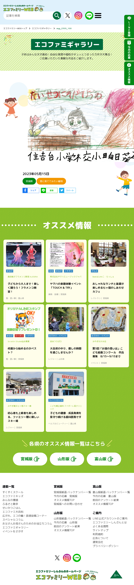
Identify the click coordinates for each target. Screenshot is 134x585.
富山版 (100, 459)
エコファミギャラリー (42, 28)
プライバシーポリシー (106, 546)
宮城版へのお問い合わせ (68, 504)
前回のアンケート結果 (67, 526)
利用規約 (98, 534)
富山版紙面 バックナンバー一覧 (111, 492)
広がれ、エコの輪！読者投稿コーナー (24, 515)
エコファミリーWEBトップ (15, 28)
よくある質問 (100, 526)
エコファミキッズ (12, 496)
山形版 (63, 459)
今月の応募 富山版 (104, 496)
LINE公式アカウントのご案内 (110, 518)
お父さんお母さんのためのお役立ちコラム (27, 523)
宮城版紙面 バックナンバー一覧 (72, 492)
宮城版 (27, 459)
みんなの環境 (10, 500)
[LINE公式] (89, 17)
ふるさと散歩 (10, 504)
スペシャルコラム (12, 519)
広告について (100, 538)
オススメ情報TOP (64, 500)
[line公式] (77, 560)
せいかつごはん (11, 508)
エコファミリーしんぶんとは (110, 522)
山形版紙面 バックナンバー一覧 (72, 518)
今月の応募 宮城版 (65, 496)
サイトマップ (100, 530)
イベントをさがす (12, 531)
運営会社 (98, 542)
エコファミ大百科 (12, 512)
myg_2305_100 (64, 28)
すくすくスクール (12, 492)
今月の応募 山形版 (65, 522)
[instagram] (78, 17)
